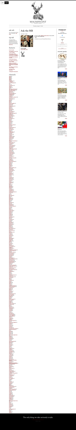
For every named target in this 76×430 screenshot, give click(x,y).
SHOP (6, 2)
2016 (10, 78)
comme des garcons (12, 148)
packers (10, 288)
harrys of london (12, 206)
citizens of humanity (12, 140)
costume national (12, 157)
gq (9, 201)
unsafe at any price (12, 389)
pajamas (10, 289)
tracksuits (11, 375)
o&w (10, 281)
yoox (10, 409)
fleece (10, 185)
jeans (10, 225)
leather (10, 240)
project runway (11, 303)
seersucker (11, 327)
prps (9, 305)
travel (10, 376)
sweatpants (11, 351)
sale (9, 321)
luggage (10, 247)
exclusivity (11, 177)
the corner (11, 359)
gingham (10, 198)
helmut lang (11, 210)
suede (10, 345)
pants (10, 292)
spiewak (10, 342)
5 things (10, 81)
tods (10, 369)
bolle (10, 120)
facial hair (11, 179)
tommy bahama (11, 371)
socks (10, 339)
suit (9, 346)
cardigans (10, 132)
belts (10, 110)
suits (10, 347)
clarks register (11, 142)
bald (9, 101)
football (10, 189)
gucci (10, 203)
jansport (10, 224)
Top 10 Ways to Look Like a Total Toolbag (13, 52)
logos (10, 244)
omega (10, 284)
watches (10, 397)
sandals (10, 323)
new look (10, 277)
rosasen (10, 317)
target (10, 356)
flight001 (10, 186)
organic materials (12, 286)
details (10, 163)
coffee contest (11, 145)
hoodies (10, 215)
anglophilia (11, 94)
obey (10, 283)
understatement (12, 386)
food (10, 188)
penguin (10, 296)
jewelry (10, 226)
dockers (10, 165)
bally (10, 102)
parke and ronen (12, 293)
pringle (10, 301)
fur (9, 193)
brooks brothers (12, 127)
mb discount (11, 259)
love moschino (11, 246)
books (10, 122)
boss (10, 123)
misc (10, 264)
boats (10, 119)
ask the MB (23, 49)
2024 (10, 80)
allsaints (10, 91)
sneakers (10, 338)
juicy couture (11, 230)
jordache (10, 229)
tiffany (10, 365)
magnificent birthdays (13, 249)
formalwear (11, 190)
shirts (27, 49)
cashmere (10, 134)
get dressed (11, 195)
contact (10, 149)
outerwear (11, 287)
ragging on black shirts (44, 35)
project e (10, 302)
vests (10, 390)
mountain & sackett (12, 269)
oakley (10, 282)
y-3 (9, 408)
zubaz (10, 412)
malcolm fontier (12, 250)
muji (9, 272)
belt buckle (11, 109)
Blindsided (60, 93)
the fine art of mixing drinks (12, 360)
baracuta (10, 104)
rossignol (10, 318)
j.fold (10, 221)
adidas (10, 87)
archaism (10, 95)
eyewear (10, 178)
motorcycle (11, 268)
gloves (10, 199)
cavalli (10, 135)
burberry (10, 128)
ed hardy (10, 171)
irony (10, 218)
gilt (9, 197)
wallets (10, 394)
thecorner (11, 361)
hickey (10, 213)
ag (9, 88)
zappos (10, 411)
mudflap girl (11, 271)
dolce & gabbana (12, 167)
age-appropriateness (12, 89)
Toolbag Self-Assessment (13, 71)
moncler (10, 266)
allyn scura (11, 92)
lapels (10, 237)
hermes (10, 212)
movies (10, 270)
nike (9, 278)
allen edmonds (11, 90)
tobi (9, 367)
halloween (11, 205)
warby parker (11, 395)
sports (10, 343)
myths (10, 274)
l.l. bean (10, 233)
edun (10, 172)
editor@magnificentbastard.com (38, 419)
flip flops (10, 187)
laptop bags (11, 238)
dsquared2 (11, 169)
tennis (10, 358)
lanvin (10, 236)
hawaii (10, 207)
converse (10, 151)
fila (9, 183)
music (10, 273)
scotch (10, 326)
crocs (10, 158)
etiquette (10, 174)
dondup (10, 168)
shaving (10, 331)
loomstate (11, 245)
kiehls (10, 232)
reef (9, 311)
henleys (10, 211)
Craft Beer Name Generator (12, 70)
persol (10, 297)
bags (10, 100)
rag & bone (11, 307)
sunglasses (11, 348)
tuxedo (10, 382)
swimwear (10, 353)
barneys (10, 105)
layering (10, 239)
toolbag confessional (12, 373)
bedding (10, 106)
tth (9, 381)
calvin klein (11, 129)
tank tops (10, 355)
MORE (66, 68)
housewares (11, 216)
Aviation (62, 42)
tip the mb (11, 366)
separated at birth (12, 329)
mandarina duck (12, 252)
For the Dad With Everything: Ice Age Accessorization (61, 61)
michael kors (11, 262)
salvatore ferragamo (12, 322)
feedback (10, 182)
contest (10, 150)
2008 (10, 76)
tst (9, 380)
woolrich (10, 404)
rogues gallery (11, 316)
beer (10, 107)
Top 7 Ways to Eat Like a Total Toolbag (13, 61)
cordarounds (11, 153)
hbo (9, 208)
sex (9, 330)
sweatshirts (11, 352)
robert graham (11, 314)
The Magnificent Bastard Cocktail (13, 57)
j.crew (10, 220)
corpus (10, 155)
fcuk (10, 181)
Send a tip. (11, 44)
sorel (10, 340)
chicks (10, 139)
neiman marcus (11, 276)
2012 (10, 77)
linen (10, 242)
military (10, 263)
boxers (10, 125)
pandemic (10, 291)
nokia (10, 279)
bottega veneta (11, 124)
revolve (10, 312)
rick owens (11, 313)
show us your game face (13, 334)
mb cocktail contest (12, 258)
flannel (10, 184)
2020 (10, 79)
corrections (11, 156)
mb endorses (11, 260)
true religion (11, 378)
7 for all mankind (12, 82)
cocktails (10, 143)
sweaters (10, 350)
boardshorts (11, 118)
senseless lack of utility (13, 328)
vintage (10, 392)
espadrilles (11, 173)
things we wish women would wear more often (13, 363)
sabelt (10, 319)
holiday (10, 214)
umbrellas (10, 385)
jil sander (10, 227)
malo (10, 251)
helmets (10, 209)
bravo (10, 126)
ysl (9, 410)
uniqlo (10, 388)
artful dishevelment (12, 97)
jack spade (11, 222)
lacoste (10, 234)
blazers (10, 116)
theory (10, 362)
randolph (10, 308)
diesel (10, 164)
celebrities (11, 136)
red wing (10, 310)
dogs (10, 166)
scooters (10, 325)
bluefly (10, 117)
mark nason (11, 254)
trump (10, 379)
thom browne (11, 364)
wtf (9, 407)
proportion (11, 304)
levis (10, 241)
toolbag (10, 372)
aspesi (10, 99)
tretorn (10, 377)
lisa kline (10, 243)
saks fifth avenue (12, 320)
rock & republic (11, 315)
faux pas (10, 180)
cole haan (10, 147)
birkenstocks (11, 115)
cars (9, 133)
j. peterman (11, 219)
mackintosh (11, 248)
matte (10, 256)
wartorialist (11, 396)
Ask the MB (27, 30)
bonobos (10, 121)
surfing (10, 349)
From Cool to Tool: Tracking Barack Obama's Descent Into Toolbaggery (13, 54)
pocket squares (11, 299)
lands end (10, 235)
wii (9, 402)
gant (10, 194)
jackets (10, 223)
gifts (10, 196)
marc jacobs (11, 253)
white (10, 401)
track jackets (11, 374)
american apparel (12, 93)
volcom (10, 393)
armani (10, 96)
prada (10, 300)
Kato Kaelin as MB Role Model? (62, 78)
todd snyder (11, 368)
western (10, 399)
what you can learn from (13, 400)
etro (10, 175)
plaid (10, 298)
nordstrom (11, 280)
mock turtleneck (12, 265)
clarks (10, 141)
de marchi (10, 160)
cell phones (11, 137)
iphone (10, 217)
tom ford (10, 370)
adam (10, 86)
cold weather (11, 146)
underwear (11, 387)
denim (10, 162)
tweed (10, 383)
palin (10, 290)
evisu (10, 176)
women (10, 403)
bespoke (10, 114)
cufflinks (10, 159)
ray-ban (10, 309)
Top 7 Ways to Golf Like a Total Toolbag (13, 67)
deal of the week (12, 161)
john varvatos (11, 228)
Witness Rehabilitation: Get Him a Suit (62, 112)
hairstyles (11, 204)
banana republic (12, 103)
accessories (11, 85)
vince (10, 391)
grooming (10, 202)
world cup (10, 405)
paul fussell (11, 294)
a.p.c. (10, 84)
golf (9, 200)
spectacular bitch (12, 341)
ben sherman (11, 111)
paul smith (11, 295)
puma (10, 306)
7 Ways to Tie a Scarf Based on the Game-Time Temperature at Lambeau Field (13, 64)
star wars (10, 344)
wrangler (10, 406)
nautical (10, 275)
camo (10, 130)
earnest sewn (11, 170)
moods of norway (12, 267)
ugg (9, 384)
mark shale (11, 255)
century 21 (11, 138)
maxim (10, 257)
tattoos (10, 357)
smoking (10, 337)
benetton (10, 112)
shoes (10, 333)
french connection (12, 191)
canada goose (11, 131)
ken (9, 231)
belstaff (10, 108)
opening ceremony (12, 285)
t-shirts (10, 354)
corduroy (10, 154)
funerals (10, 192)
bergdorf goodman (12, 113)
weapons (10, 398)
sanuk (10, 324)
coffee (10, 144)
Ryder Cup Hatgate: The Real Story (62, 129)
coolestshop (11, 152)
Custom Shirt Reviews (13, 59)
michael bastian (11, 261)
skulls (10, 336)
